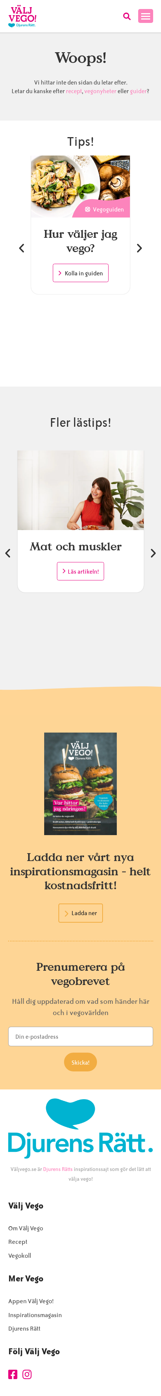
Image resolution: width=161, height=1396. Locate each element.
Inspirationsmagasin (35, 1315)
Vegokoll (19, 1256)
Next (139, 248)
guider (138, 91)
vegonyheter (100, 91)
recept (73, 91)
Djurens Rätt (24, 1329)
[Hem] (22, 16)
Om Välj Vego (25, 1228)
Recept (17, 1242)
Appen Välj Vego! (31, 1301)
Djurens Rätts (58, 1169)
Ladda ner (84, 913)
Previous (21, 248)
